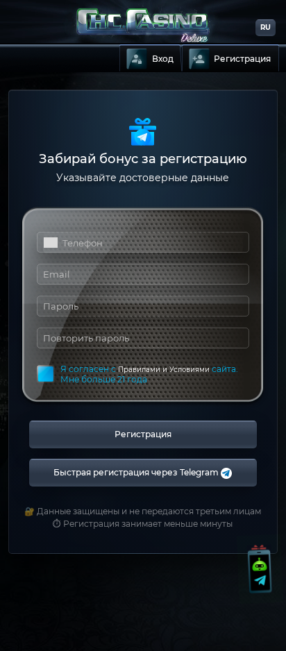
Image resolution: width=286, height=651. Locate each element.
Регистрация (242, 58)
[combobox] (50, 242)
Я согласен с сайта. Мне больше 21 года (149, 374)
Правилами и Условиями (164, 369)
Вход (163, 58)
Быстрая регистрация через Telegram (137, 472)
